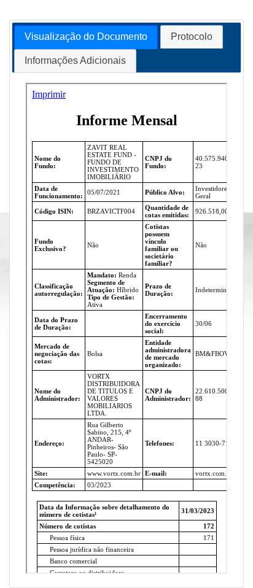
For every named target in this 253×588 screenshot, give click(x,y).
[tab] (86, 37)
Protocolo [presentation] (191, 36)
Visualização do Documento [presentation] (86, 36)
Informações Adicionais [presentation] (75, 60)
